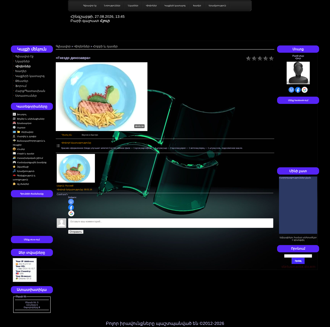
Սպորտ (21, 127)
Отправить (76, 231)
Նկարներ (133, 5)
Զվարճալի (23, 167)
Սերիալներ (27, 132)
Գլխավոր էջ (89, 5)
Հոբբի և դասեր (25, 153)
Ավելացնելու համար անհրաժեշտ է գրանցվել (298, 238)
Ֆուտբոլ (21, 114)
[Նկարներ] (76, 168)
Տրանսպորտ (24, 123)
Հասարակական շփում (30, 158)
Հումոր (21, 149)
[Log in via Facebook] (71, 207)
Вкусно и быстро (90, 135)
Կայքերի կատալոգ (174, 5)
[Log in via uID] (71, 202)
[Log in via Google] (71, 213)
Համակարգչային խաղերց (31, 162)
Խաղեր (197, 5)
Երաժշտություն (217, 5)
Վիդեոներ (151, 5)
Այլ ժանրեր (23, 184)
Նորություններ (112, 5)
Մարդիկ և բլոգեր (26, 136)
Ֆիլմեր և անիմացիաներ (30, 119)
